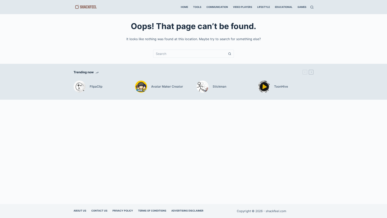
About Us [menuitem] (80, 210)
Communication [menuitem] (217, 6)
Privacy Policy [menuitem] (122, 210)
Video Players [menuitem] (242, 6)
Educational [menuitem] (283, 6)
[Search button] (230, 54)
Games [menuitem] (302, 6)
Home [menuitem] (184, 6)
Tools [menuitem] (197, 6)
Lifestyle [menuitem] (263, 6)
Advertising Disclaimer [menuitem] (187, 210)
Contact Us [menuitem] (99, 210)
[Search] (311, 7)
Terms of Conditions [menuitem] (152, 210)
